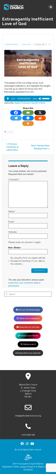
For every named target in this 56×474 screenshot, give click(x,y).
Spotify (35, 103)
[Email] (28, 112)
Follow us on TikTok (29, 336)
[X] (40, 112)
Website (12, 232)
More (42, 103)
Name (12, 211)
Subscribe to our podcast (29, 353)
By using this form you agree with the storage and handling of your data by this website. (28, 261)
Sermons (26, 44)
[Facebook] (16, 112)
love (10, 132)
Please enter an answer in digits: (24, 242)
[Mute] (39, 98)
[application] (28, 98)
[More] (28, 123)
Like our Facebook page (29, 310)
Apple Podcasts (22, 103)
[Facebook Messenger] (28, 118)
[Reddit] (40, 118)
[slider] (46, 98)
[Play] (8, 98)
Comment (14, 179)
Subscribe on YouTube (29, 327)
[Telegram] (16, 118)
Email (11, 221)
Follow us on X (29, 344)
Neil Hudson (12, 44)
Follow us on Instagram (28, 318)
